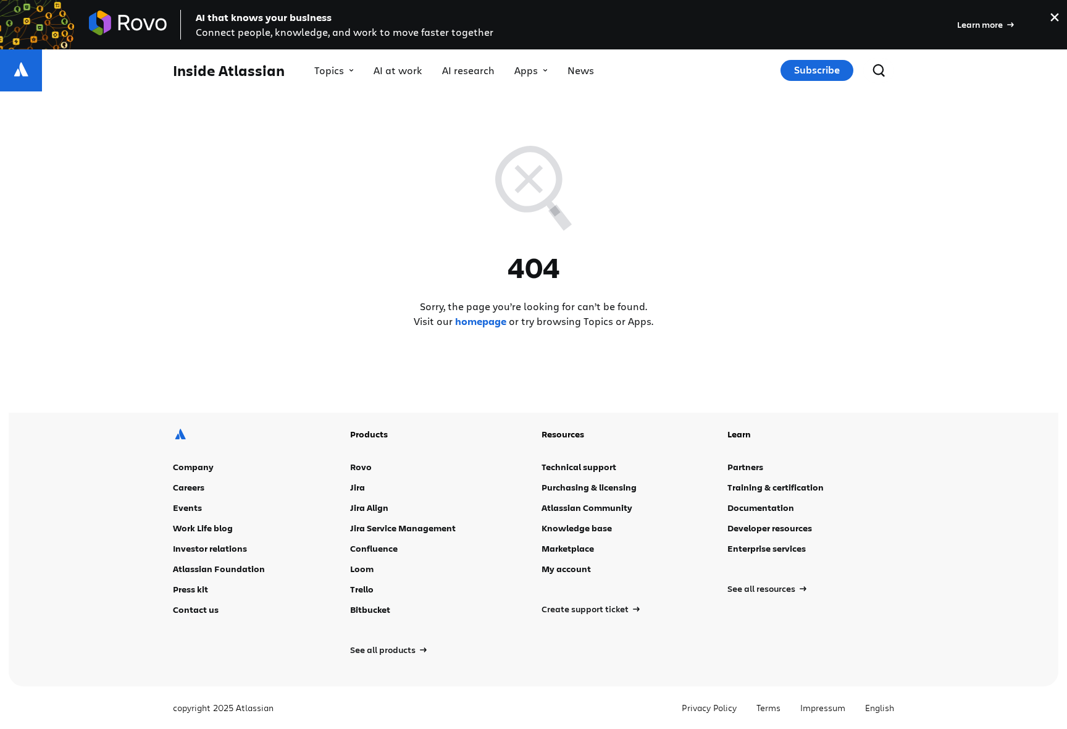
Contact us (196, 609)
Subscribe (817, 70)
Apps (526, 70)
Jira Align (369, 507)
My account (566, 569)
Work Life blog (203, 528)
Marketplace (568, 548)
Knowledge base (577, 528)
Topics (329, 70)
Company (193, 467)
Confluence (374, 548)
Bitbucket (370, 609)
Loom (362, 569)
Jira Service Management (403, 528)
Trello (362, 589)
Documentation (760, 507)
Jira (357, 487)
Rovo (361, 467)
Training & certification (775, 487)
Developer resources (769, 528)
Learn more (980, 24)
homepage (480, 321)
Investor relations (210, 548)
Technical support (579, 467)
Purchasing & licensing (589, 487)
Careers (188, 487)
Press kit (190, 589)
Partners (745, 467)
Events (187, 507)
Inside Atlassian (229, 70)
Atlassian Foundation (219, 569)
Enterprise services (766, 548)
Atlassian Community (587, 507)
